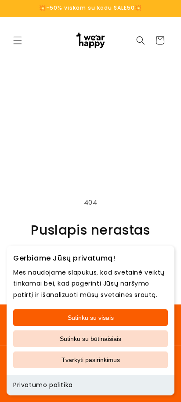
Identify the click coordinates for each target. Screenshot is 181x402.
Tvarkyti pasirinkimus (91, 359)
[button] (17, 40)
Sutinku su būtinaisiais (90, 338)
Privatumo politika (43, 384)
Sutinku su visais (91, 317)
